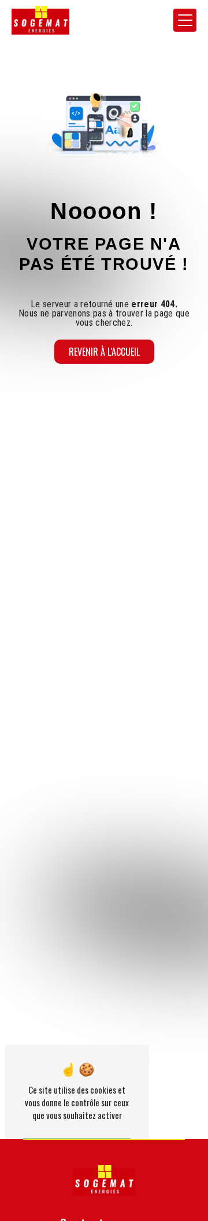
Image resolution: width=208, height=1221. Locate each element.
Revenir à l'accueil (104, 352)
